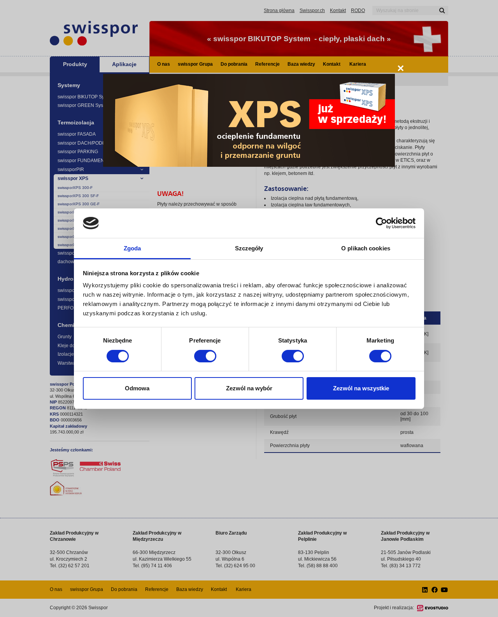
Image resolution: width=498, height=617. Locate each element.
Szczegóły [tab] (249, 248)
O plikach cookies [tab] (365, 248)
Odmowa (137, 388)
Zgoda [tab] (132, 248)
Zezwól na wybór (249, 388)
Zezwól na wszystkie (361, 388)
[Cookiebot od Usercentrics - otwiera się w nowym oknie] (381, 223)
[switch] (205, 356)
